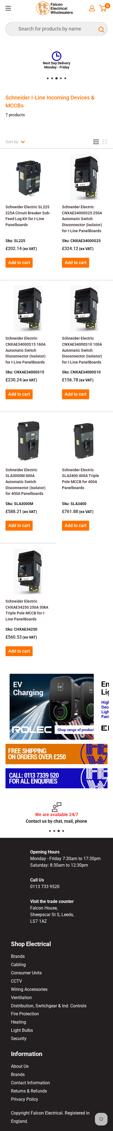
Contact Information (30, 1082)
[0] (103, 8)
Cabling (18, 964)
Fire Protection (25, 1013)
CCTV (16, 981)
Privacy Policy (24, 1099)
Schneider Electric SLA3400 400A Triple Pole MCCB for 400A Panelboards (80, 479)
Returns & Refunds (29, 1091)
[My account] (92, 8)
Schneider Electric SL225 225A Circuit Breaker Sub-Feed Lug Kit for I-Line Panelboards (27, 216)
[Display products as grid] (96, 141)
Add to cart (19, 262)
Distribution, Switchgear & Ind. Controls (48, 1005)
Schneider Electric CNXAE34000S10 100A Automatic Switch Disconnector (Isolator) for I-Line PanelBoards (82, 350)
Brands (18, 956)
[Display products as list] (105, 141)
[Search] (101, 29)
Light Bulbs (22, 1030)
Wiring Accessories (29, 989)
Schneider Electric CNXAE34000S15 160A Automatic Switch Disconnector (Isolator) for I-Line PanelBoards (25, 350)
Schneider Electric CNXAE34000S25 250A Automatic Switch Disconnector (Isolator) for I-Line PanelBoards (82, 219)
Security (19, 1038)
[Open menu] (8, 8)
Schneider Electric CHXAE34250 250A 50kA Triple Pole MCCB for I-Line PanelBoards (26, 610)
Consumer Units (26, 972)
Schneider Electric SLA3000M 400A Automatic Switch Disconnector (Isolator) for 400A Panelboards (25, 482)
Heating (18, 1022)
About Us (20, 1066)
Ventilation (21, 997)
